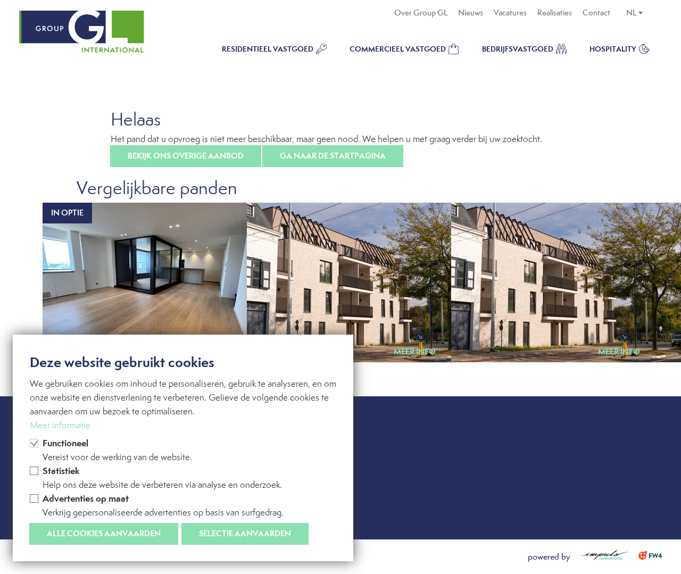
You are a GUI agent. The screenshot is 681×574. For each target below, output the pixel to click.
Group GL (81, 32)
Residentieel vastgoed (267, 49)
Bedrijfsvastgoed (517, 49)
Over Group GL (420, 12)
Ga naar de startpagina (333, 155)
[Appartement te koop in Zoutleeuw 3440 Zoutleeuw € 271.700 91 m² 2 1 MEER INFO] (340, 282)
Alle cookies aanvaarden (104, 533)
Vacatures (510, 12)
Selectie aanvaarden (245, 533)
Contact (596, 12)
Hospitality (612, 49)
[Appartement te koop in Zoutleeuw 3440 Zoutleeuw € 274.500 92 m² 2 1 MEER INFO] (544, 282)
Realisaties (554, 12)
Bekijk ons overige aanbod (186, 155)
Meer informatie (60, 425)
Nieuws (470, 12)
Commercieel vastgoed (398, 49)
